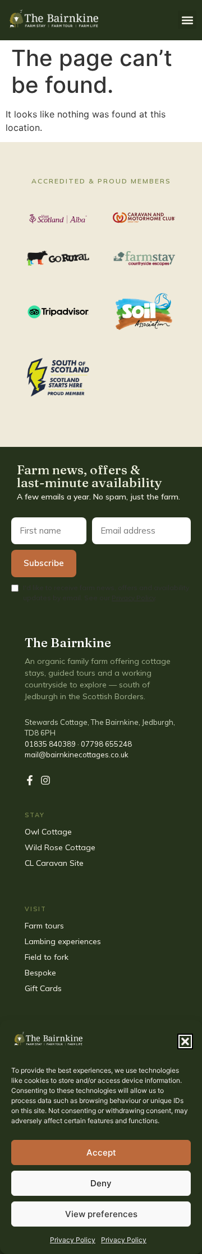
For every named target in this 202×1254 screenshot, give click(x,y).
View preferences (101, 1214)
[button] (185, 1041)
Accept (101, 1152)
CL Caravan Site (54, 863)
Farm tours (44, 926)
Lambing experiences (63, 941)
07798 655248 (106, 743)
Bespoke (41, 973)
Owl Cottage (48, 832)
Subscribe (44, 563)
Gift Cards (44, 988)
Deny (101, 1183)
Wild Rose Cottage (60, 847)
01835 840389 (50, 743)
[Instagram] (45, 780)
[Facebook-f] (30, 780)
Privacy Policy (72, 1240)
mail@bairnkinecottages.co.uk (76, 754)
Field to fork (46, 957)
